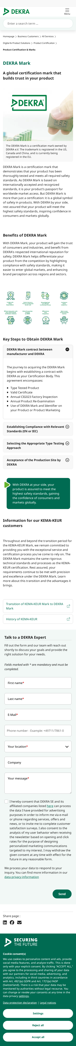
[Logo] (18, 12)
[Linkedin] (5, 922)
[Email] (19, 922)
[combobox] (38, 746)
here (50, 806)
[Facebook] (12, 922)
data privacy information (21, 877)
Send (62, 894)
